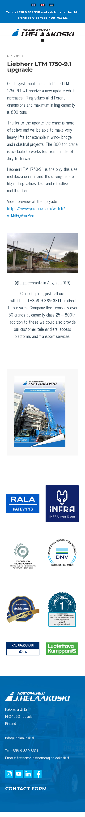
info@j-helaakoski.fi (19, 737)
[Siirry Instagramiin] (9, 774)
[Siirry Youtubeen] (19, 774)
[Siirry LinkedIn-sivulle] (28, 774)
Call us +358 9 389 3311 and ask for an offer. (39, 12)
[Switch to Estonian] (51, 6)
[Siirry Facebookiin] (38, 774)
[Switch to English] (42, 6)
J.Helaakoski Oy (42, 34)
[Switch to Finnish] (33, 6)
